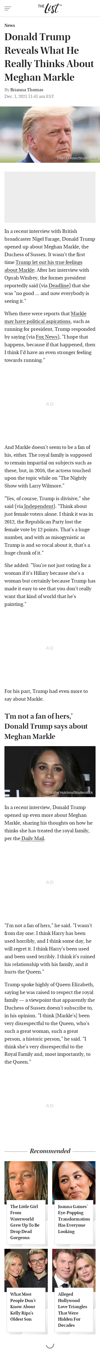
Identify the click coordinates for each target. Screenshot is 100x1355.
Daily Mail (32, 839)
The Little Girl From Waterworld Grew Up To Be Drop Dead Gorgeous (24, 1222)
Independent (38, 506)
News (9, 25)
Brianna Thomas (26, 89)
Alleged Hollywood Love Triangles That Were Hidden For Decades (72, 1310)
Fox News (47, 337)
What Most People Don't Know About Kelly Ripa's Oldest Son (23, 1307)
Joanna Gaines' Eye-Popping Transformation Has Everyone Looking (74, 1219)
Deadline (59, 286)
